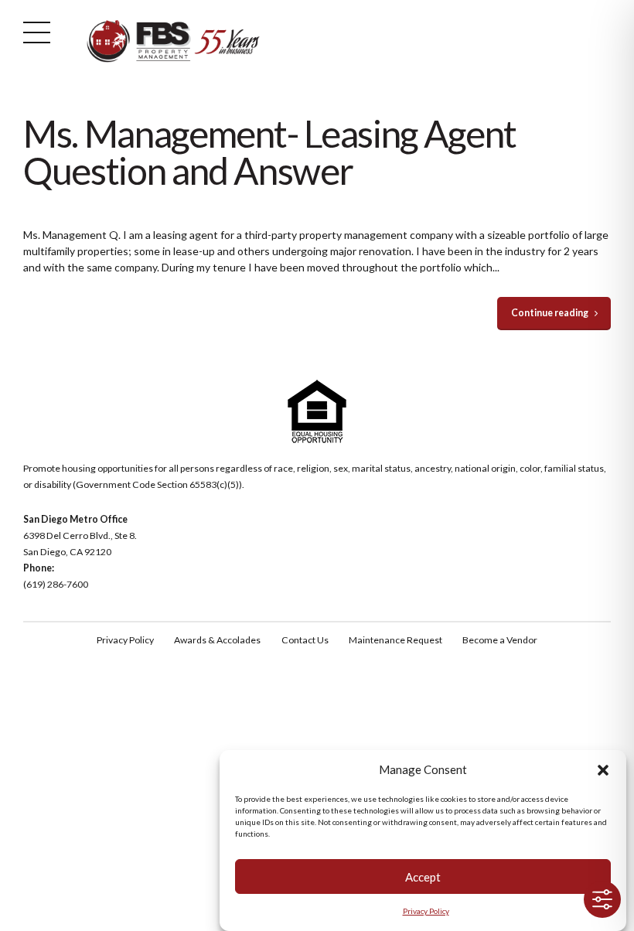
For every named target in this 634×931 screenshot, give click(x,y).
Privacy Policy (426, 911)
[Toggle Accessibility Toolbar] (602, 899)
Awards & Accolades (217, 640)
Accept (423, 877)
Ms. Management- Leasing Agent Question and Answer (269, 152)
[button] (603, 770)
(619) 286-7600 (55, 584)
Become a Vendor (499, 640)
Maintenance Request (395, 640)
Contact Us (305, 640)
